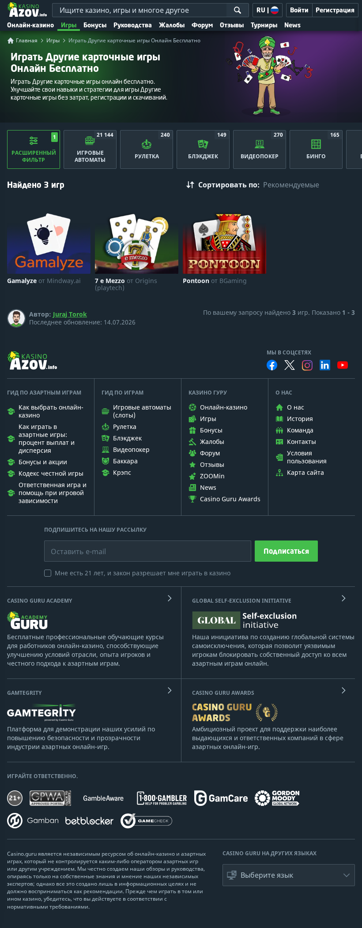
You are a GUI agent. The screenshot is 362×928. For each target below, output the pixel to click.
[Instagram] (307, 365)
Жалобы (172, 25)
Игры (68, 25)
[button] (288, 875)
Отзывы (232, 25)
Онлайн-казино (30, 25)
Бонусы (94, 25)
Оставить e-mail (71, 545)
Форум (202, 25)
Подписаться (286, 551)
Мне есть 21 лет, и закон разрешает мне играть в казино (142, 573)
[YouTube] (342, 365)
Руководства (132, 25)
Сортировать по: (229, 185)
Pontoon (215, 280)
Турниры (264, 25)
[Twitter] (289, 365)
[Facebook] (272, 365)
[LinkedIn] (325, 365)
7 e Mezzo (126, 284)
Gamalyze (44, 280)
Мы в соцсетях (289, 352)
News (292, 25)
